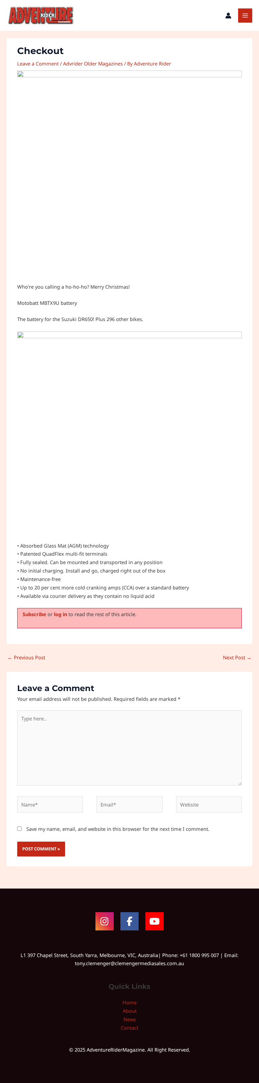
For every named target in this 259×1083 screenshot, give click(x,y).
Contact (129, 1027)
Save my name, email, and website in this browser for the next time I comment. (117, 828)
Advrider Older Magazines (93, 63)
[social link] (104, 921)
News (129, 1019)
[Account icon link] (228, 15)
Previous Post (26, 657)
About (130, 1010)
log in (60, 614)
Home (129, 1002)
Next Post (237, 657)
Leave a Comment (38, 63)
